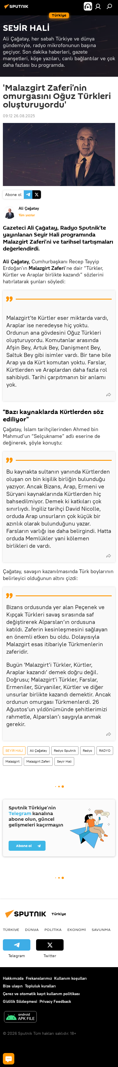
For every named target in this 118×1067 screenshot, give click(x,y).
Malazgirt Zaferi (38, 761)
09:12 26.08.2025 (19, 115)
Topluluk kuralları (40, 986)
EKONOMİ (76, 929)
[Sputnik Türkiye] (17, 8)
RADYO (105, 750)
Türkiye (11, 929)
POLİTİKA (53, 929)
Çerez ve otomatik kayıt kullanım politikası (41, 993)
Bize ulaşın (13, 986)
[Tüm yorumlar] (8, 1058)
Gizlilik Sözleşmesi (20, 1001)
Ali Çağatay (38, 750)
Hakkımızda (13, 978)
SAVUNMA (101, 929)
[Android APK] (20, 1017)
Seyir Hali (64, 761)
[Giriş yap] (98, 6)
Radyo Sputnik (65, 750)
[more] (108, 394)
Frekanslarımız (39, 978)
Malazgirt (12, 761)
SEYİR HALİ (14, 750)
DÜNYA (32, 929)
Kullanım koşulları (70, 978)
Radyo (87, 750)
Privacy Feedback (55, 1001)
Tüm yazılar (27, 215)
